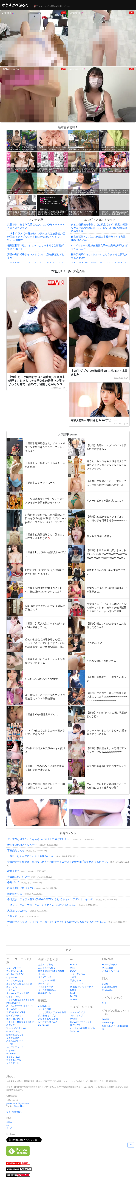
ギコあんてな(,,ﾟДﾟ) (15, 974)
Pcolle (73, 993)
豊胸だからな (14, 893)
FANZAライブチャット (81, 1021)
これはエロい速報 (46, 980)
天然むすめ (75, 980)
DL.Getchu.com (109, 986)
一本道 (73, 977)
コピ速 (9, 1044)
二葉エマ (12, 916)
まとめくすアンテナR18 (17, 993)
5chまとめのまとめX (16, 1028)
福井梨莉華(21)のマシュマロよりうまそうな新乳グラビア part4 (35, 247)
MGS (72, 967)
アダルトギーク (45, 986)
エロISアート (12, 1063)
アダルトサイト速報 (16, 1012)
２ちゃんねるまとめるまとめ (20, 999)
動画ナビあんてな (14, 1034)
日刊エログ (43, 983)
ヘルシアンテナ (13, 1031)
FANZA (73, 964)
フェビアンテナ (13, 967)
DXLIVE (73, 1018)
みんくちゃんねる (46, 967)
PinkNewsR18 (13, 1002)
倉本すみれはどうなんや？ (22, 844)
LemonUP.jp (108, 1022)
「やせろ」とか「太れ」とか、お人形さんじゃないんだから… (41, 905)
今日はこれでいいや (18, 876)
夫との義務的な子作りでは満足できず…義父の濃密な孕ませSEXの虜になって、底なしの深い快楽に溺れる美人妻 (99, 227)
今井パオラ (13, 882)
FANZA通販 (107, 967)
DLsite (105, 983)
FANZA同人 (107, 990)
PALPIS (73, 996)
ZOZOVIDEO (44, 1005)
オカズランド (44, 977)
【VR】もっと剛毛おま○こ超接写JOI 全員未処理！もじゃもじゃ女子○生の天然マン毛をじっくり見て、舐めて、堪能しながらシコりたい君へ (36, 382)
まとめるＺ (11, 1009)
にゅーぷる (11, 977)
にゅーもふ (11, 1050)
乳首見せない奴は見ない (21, 888)
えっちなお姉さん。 (47, 989)
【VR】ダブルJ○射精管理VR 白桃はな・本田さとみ (99, 372)
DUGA (73, 970)
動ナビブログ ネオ (15, 1015)
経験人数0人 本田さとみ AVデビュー (94, 420)
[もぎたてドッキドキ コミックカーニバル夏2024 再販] (36, 812)
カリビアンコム (77, 974)
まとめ (9, 1128)
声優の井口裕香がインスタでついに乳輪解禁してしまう (35, 256)
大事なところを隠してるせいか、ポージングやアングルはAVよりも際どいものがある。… (56, 921)
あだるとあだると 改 (48, 1018)
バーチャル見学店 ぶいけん (83, 1028)
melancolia (43, 1025)
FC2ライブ (75, 1025)
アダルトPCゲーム (111, 970)
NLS (104, 1003)
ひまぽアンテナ (13, 996)
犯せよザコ (13, 871)
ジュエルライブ (77, 1012)
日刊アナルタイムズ (47, 1021)
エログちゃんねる (14, 980)
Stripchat (74, 1031)
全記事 (9, 1122)
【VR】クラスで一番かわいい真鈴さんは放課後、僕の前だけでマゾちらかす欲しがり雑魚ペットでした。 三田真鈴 (36, 236)
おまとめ (10, 990)
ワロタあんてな (13, 1059)
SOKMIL (74, 999)
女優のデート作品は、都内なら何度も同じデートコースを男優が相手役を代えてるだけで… (57, 861)
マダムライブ (76, 1015)
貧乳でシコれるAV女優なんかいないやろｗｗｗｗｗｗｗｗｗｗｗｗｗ (36, 226)
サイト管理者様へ (14, 1111)
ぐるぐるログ (12, 1037)
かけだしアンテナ (14, 1047)
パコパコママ (76, 983)
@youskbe (19, 1106)
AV (64, 388)
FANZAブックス (109, 964)
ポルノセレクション (16, 1018)
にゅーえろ (11, 986)
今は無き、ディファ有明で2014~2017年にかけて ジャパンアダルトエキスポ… (51, 899)
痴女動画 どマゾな (47, 1015)
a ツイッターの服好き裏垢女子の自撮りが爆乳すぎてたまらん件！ (99, 247)
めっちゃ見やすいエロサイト (20, 1005)
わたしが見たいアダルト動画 (52, 1012)
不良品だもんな (16, 850)
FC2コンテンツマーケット (82, 986)
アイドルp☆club (14, 971)
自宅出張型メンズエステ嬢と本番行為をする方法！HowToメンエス (99, 238)
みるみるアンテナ (14, 1040)
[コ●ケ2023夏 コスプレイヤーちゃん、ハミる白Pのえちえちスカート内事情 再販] (99, 812)
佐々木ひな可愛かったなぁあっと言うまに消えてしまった (39, 839)
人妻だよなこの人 (17, 910)
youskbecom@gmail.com (17, 1103)
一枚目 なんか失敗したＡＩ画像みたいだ (30, 856)
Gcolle (73, 989)
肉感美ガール (44, 993)
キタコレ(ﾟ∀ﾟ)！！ (15, 1056)
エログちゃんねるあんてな (19, 983)
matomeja (11, 1053)
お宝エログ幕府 (45, 964)
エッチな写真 (44, 1009)
